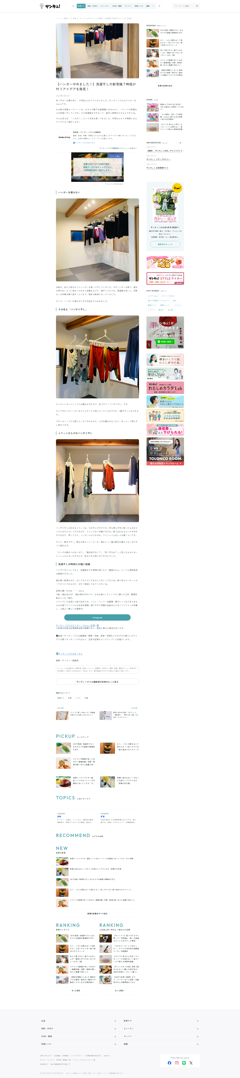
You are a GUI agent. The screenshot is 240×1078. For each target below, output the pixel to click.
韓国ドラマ (152, 305)
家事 (74, 18)
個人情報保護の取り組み (59, 1064)
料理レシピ (139, 6)
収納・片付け (93, 6)
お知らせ (107, 1056)
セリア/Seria (153, 296)
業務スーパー (165, 305)
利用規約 (65, 1056)
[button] (73, 6)
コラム (78, 698)
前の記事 (60, 708)
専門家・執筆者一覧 (63, 1060)
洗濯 (86, 698)
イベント (151, 310)
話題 (148, 6)
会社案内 (43, 1064)
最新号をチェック (165, 244)
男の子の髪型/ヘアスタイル (158, 300)
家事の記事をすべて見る (97, 913)
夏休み (161, 310)
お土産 (170, 310)
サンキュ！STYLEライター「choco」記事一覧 (77, 625)
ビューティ (105, 6)
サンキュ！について (47, 1060)
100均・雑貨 (117, 6)
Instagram (97, 617)
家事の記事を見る (165, 85)
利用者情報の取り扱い (94, 1056)
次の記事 (134, 708)
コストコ (177, 305)
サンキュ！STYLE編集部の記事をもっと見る (97, 681)
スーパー (128, 6)
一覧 (179, 142)
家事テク (81, 6)
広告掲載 (57, 1056)
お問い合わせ (45, 1056)
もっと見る (76, 990)
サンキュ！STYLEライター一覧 (84, 1060)
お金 (43, 1020)
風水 (174, 300)
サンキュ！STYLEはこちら (85, 142)
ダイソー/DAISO (168, 296)
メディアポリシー (77, 1056)
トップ (155, 6)
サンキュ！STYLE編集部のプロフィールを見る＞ (118, 148)
